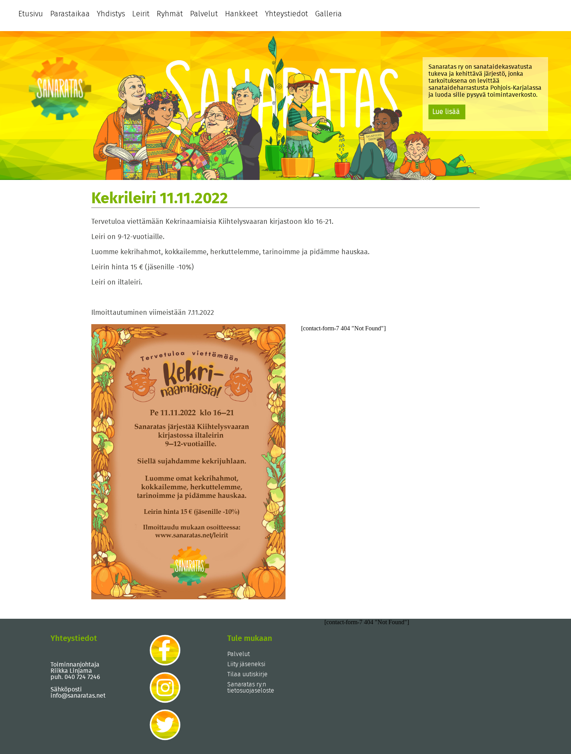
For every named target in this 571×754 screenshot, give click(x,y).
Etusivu (30, 14)
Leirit (141, 14)
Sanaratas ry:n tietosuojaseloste (250, 687)
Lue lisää (446, 111)
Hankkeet (241, 14)
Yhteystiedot (286, 14)
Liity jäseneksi (246, 664)
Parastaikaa (70, 14)
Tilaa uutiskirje (247, 674)
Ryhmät (170, 14)
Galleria (328, 14)
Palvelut (204, 14)
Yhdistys (111, 14)
